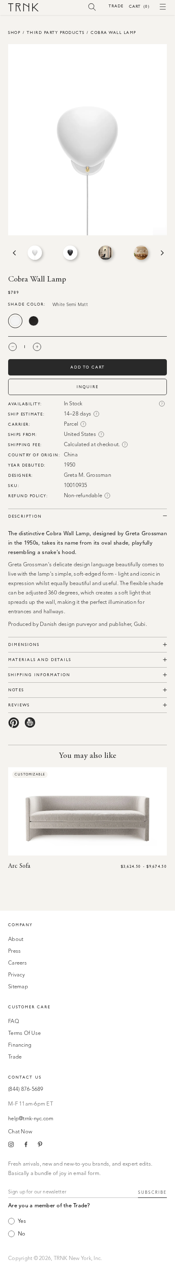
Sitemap (18, 987)
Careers (17, 963)
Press (14, 951)
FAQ (13, 1021)
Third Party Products (56, 32)
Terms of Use (24, 1033)
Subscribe (152, 1193)
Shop (14, 32)
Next (162, 253)
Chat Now (20, 1132)
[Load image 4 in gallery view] (141, 253)
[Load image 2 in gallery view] (70, 253)
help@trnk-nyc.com (30, 1118)
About (15, 939)
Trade (116, 6)
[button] (92, 6)
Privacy (16, 975)
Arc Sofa (19, 866)
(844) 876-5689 (26, 1089)
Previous (13, 253)
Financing (19, 1045)
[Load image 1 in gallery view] (35, 253)
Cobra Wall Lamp (113, 32)
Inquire (87, 386)
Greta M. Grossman (87, 475)
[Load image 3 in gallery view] (105, 253)
